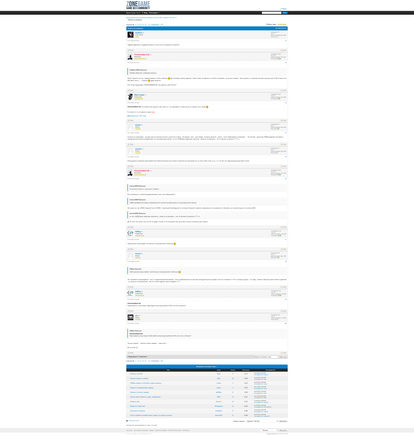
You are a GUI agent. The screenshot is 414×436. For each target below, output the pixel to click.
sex (136, 315)
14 (233, 397)
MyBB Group (147, 433)
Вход (145, 13)
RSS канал (186, 430)
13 (233, 401)
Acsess (138, 149)
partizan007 (218, 415)
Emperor (266, 374)
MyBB (134, 433)
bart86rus (219, 392)
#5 (286, 156)
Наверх (151, 430)
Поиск (284, 9)
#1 (286, 40)
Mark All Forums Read (175, 430)
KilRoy (138, 232)
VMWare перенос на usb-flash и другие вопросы (145, 383)
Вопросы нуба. (135, 401)
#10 (286, 323)
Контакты (130, 430)
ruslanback (218, 411)
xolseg (219, 383)
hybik (218, 374)
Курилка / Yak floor (169, 17)
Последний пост (258, 374)
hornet (138, 125)
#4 (286, 132)
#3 (286, 102)
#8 (286, 261)
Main (218, 378)
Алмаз (219, 388)
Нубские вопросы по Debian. (139, 378)
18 (233, 378)
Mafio (218, 397)
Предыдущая (132, 356)
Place (265, 393)
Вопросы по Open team (137, 406)
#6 (286, 178)
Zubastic (266, 402)
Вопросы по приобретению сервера (141, 388)
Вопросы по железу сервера (139, 392)
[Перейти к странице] (161, 25)
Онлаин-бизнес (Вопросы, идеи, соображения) (145, 397)
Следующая (143, 356)
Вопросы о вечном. (136, 374)
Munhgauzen (219, 406)
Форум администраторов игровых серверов (139, 17)
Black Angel (139, 95)
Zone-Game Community (141, 430)
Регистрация (153, 13)
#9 (286, 299)
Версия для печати (134, 420)
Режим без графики (161, 430)
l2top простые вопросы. (137, 411)
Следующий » (155, 24)
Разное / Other (158, 17)
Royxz (265, 388)
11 (233, 415)
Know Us (219, 401)
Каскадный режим (281, 28)
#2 (286, 62)
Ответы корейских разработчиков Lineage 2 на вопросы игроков (151, 415)
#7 (286, 239)
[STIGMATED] (267, 407)
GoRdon (138, 33)
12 (233, 406)
